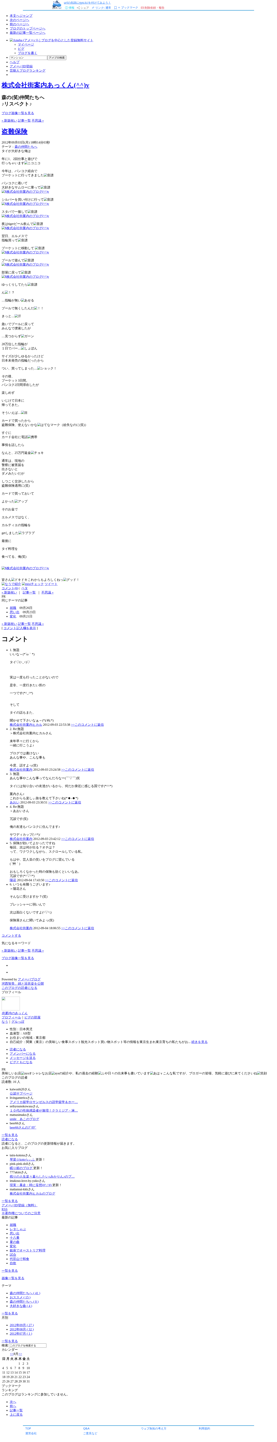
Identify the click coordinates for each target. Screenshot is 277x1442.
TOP (28, 1428)
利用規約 (204, 1428)
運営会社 (31, 1433)
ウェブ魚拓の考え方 (153, 1428)
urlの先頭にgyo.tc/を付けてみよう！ (87, 2)
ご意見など (90, 1433)
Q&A (86, 1428)
